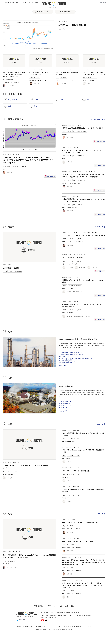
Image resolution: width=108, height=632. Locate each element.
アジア (66, 70)
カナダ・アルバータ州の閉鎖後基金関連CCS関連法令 (75, 358)
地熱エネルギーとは (65, 401)
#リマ (92, 80)
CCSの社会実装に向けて (66, 362)
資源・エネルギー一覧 (41, 12)
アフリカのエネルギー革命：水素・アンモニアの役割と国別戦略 (83, 235)
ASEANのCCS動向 (64, 356)
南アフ (96, 232)
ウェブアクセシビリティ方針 (55, 626)
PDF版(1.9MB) (50, 176)
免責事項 (19, 626)
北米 (39, 70)
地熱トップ (62, 411)
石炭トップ (99, 514)
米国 (42, 70)
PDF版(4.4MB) (99, 166)
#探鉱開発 (74, 207)
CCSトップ (62, 366)
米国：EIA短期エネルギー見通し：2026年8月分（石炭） (39, 73)
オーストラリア (20, 70)
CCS (55, 606)
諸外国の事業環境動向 (65, 360)
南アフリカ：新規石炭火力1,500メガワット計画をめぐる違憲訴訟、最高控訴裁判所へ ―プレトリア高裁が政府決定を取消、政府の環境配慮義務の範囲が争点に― (83, 562)
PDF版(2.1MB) (99, 296)
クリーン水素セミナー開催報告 (72, 258)
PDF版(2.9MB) (99, 249)
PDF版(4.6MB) (99, 271)
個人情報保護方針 (40, 626)
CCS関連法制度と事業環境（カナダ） (70, 354)
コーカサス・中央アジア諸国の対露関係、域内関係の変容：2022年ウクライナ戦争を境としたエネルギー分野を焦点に (83, 176)
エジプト (80, 232)
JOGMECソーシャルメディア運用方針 (73, 626)
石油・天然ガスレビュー (79, 156)
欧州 (74, 125)
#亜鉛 (68, 458)
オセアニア (14, 70)
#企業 (63, 158)
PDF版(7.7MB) (99, 215)
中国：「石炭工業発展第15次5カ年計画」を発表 (78, 541)
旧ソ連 (77, 125)
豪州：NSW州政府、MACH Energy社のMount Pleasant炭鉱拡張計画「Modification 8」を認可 (14, 74)
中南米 (93, 70)
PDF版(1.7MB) (99, 320)
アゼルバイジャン (81, 172)
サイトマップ (88, 626)
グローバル (16, 154)
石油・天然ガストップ (96, 119)
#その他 (89, 80)
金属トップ (99, 424)
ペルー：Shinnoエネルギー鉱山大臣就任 (76, 471)
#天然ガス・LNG (76, 183)
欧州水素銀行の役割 (11, 268)
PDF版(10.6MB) (99, 190)
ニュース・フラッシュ (91, 77)
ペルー (96, 70)
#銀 (66, 441)
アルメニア (89, 172)
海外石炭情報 (10, 79)
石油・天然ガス (63, 29)
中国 (70, 70)
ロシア (81, 125)
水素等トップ (99, 227)
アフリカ (75, 232)
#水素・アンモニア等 (77, 242)
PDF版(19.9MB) (99, 141)
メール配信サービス (24, 2)
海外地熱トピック (64, 405)
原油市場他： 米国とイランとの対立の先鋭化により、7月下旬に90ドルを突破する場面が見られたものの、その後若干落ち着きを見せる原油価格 (29, 160)
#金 (85, 80)
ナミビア (91, 232)
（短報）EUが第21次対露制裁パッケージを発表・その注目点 (82, 128)
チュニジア (86, 232)
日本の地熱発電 (63, 403)
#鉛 (66, 458)
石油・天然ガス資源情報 (19, 166)
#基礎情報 (65, 134)
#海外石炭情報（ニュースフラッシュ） (11, 82)
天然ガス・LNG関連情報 (72, 25)
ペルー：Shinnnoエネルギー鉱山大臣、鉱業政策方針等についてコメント (94, 73)
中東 (74, 196)
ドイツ (84, 255)
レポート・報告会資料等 (15, 271)
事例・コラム (63, 407)
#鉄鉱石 (69, 441)
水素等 (5, 271)
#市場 (4, 169)
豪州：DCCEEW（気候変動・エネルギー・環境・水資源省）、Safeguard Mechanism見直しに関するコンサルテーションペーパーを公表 (83, 585)
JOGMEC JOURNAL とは (11, 2)
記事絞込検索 (66, 12)
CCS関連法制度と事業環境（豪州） (69, 352)
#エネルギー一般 (66, 183)
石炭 (4, 79)
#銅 (83, 80)
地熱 (60, 606)
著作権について (29, 626)
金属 (84, 77)
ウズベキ (95, 172)
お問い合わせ (34, 2)
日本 (78, 255)
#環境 (75, 264)
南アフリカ (81, 557)
